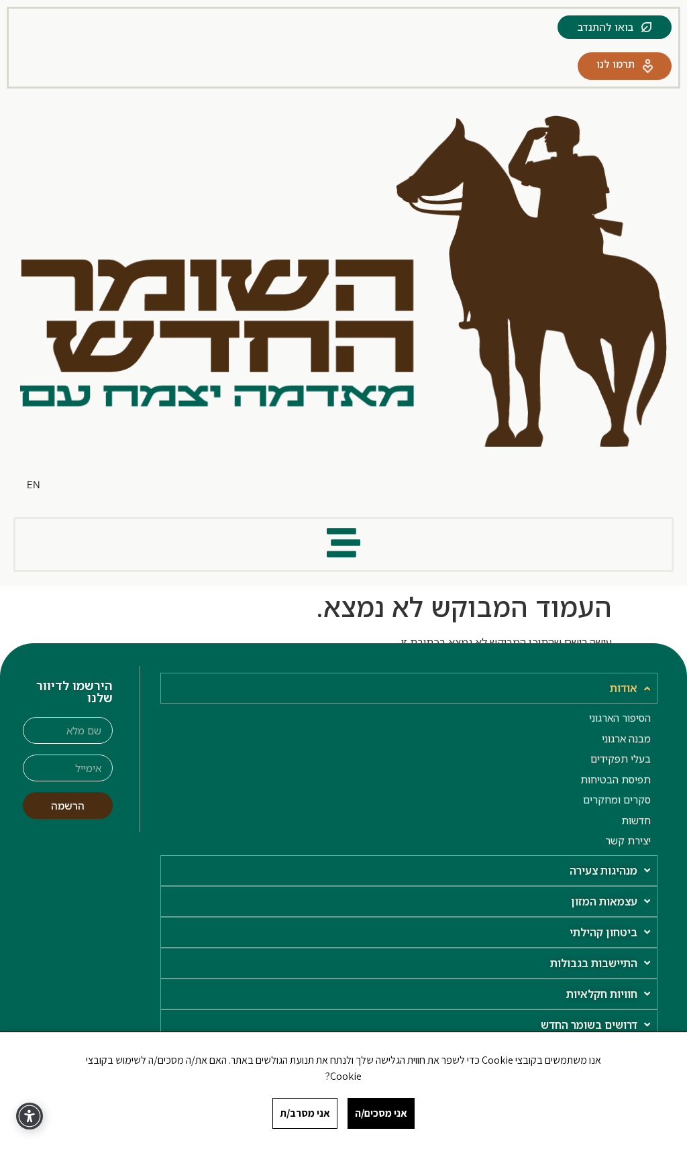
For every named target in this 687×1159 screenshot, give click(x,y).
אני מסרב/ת (305, 1113)
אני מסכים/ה (381, 1113)
